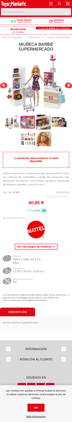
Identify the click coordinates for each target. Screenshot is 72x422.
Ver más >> (36, 246)
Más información (36, 416)
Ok (36, 407)
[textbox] (32, 12)
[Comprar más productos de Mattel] (36, 238)
